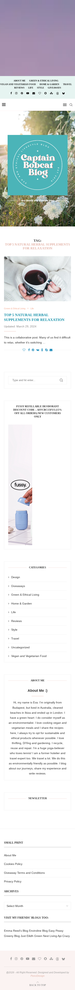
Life (30, 87)
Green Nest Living (45, 936)
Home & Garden (49, 84)
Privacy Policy (12, 881)
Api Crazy (64, 936)
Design (15, 577)
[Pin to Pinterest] (33, 350)
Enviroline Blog (38, 930)
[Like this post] (24, 350)
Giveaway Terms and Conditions (24, 872)
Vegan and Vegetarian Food (18, 84)
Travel (67, 84)
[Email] (33, 93)
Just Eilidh (27, 936)
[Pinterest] (22, 93)
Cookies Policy (13, 864)
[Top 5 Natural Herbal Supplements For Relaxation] (37, 278)
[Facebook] (11, 93)
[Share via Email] (51, 350)
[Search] (71, 105)
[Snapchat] (45, 93)
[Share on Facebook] (29, 350)
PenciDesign (38, 976)
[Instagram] (16, 93)
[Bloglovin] (39, 93)
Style (40, 87)
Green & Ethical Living (43, 80)
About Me (19, 80)
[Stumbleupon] (51, 93)
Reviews (19, 87)
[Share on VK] (37, 350)
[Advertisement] (37, 37)
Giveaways (54, 87)
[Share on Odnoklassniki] (42, 350)
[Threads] (57, 93)
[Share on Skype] (46, 350)
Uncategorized (20, 647)
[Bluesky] (63, 93)
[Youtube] (27, 93)
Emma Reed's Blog (16, 930)
